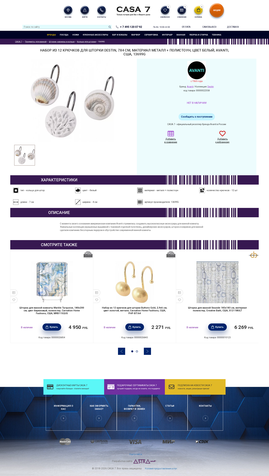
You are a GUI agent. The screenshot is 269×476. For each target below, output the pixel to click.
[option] (24, 155)
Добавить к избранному (222, 140)
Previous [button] (121, 351)
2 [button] (137, 351)
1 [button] (132, 351)
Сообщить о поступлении (196, 116)
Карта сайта (136, 454)
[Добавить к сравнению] (13, 293)
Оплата (186, 27)
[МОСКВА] (68, 10)
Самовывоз (209, 27)
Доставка (233, 27)
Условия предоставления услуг (161, 468)
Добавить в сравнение (170, 140)
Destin (211, 86)
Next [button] (147, 351)
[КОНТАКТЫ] (101, 10)
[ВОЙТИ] (84, 10)
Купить (54, 327)
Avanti (190, 86)
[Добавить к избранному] (13, 300)
